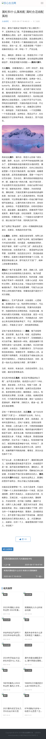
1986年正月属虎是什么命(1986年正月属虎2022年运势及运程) (34, 684)
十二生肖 (36, 21)
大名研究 (5, 21)
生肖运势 (28, 594)
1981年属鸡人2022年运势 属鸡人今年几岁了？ (12, 684)
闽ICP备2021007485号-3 (29, 735)
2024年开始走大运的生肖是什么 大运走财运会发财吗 (12, 659)
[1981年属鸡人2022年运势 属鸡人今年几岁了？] (12, 674)
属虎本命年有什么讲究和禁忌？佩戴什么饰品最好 (33, 634)
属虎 (26, 620)
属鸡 (5, 670)
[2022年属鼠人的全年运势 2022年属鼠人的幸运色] (12, 598)
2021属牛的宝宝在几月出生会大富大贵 (12, 709)
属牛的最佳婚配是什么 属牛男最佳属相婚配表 (34, 659)
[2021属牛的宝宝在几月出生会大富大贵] (12, 699)
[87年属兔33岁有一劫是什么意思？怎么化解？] (33, 699)
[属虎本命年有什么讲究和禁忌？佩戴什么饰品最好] (33, 623)
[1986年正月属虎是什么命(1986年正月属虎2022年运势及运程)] (33, 674)
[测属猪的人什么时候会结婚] (33, 598)
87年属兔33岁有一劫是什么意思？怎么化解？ (33, 710)
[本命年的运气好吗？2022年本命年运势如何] (12, 623)
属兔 (26, 695)
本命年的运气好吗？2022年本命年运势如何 (12, 634)
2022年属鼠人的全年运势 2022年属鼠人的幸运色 (11, 609)
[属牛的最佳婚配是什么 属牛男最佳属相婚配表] (33, 649)
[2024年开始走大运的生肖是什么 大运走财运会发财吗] (12, 649)
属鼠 (5, 594)
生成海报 (8, 549)
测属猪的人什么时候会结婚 (33, 608)
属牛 (5, 695)
